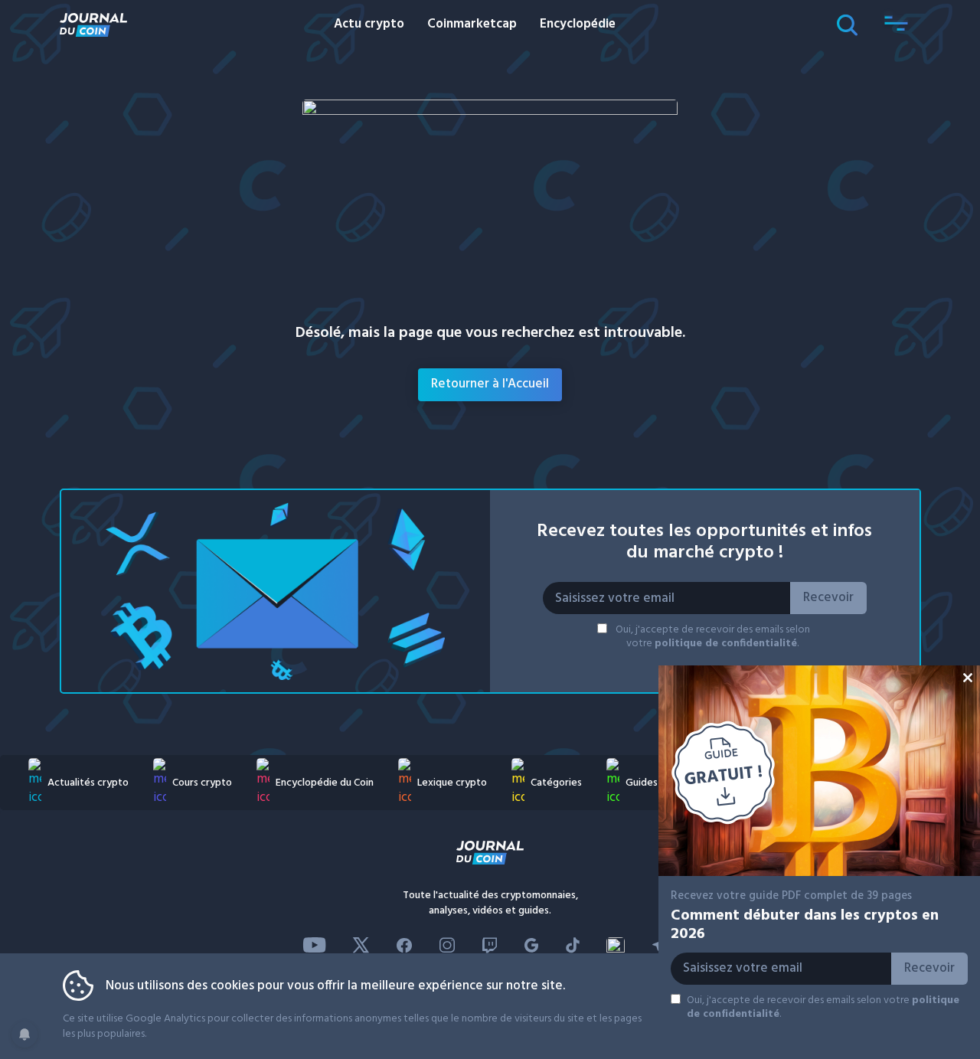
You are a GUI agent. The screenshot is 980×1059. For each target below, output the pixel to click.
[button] (896, 24)
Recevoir (828, 597)
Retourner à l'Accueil (490, 384)
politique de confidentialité (726, 643)
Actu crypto (369, 24)
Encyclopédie (578, 24)
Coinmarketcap (472, 24)
